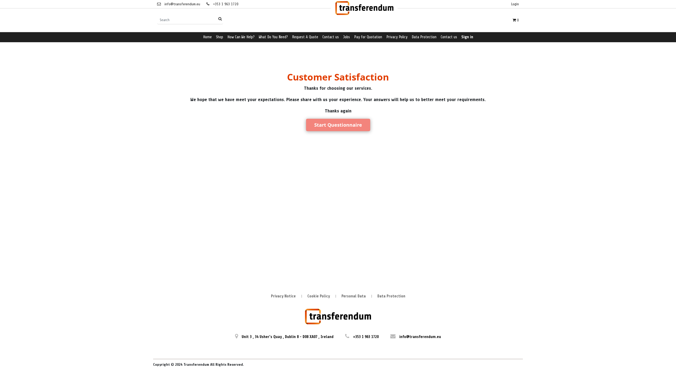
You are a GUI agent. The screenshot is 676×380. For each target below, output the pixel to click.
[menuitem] (207, 37)
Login (515, 4)
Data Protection (391, 296)
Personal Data (353, 296)
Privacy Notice (283, 296)
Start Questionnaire (338, 125)
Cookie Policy (318, 296)
